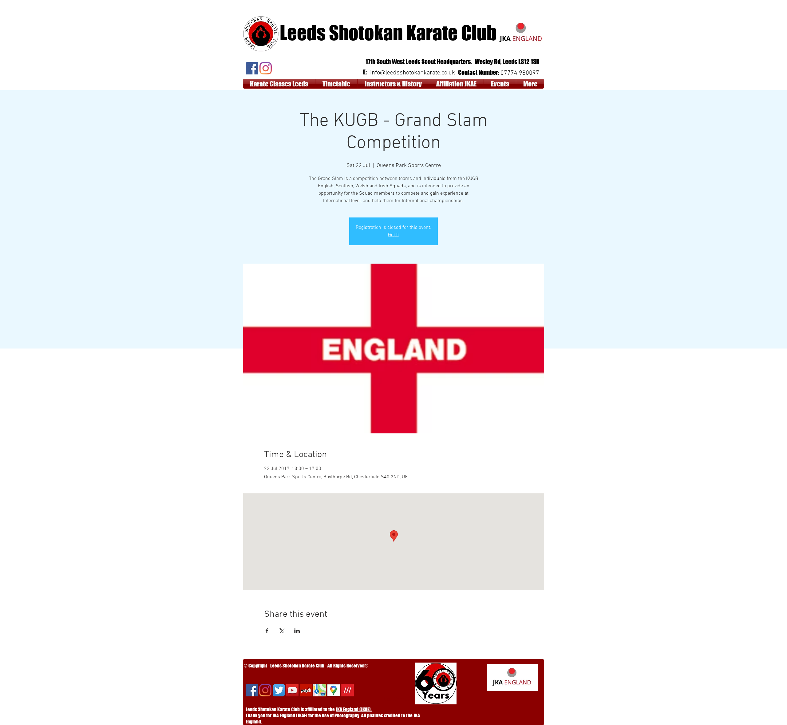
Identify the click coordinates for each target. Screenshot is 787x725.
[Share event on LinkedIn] (297, 630)
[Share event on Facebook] (267, 630)
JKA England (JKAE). (354, 709)
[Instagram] (265, 68)
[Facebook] (252, 68)
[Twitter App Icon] (279, 690)
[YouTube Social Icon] (292, 690)
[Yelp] (306, 690)
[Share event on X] (282, 630)
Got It (393, 235)
